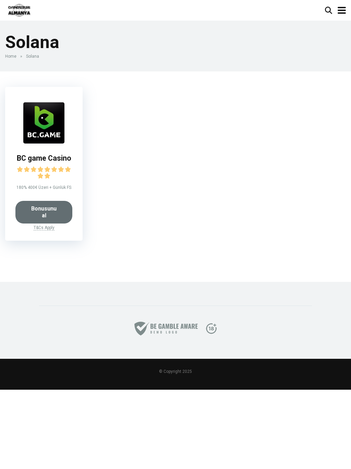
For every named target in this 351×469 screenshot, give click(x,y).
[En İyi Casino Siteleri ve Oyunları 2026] (19, 9)
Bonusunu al (44, 212)
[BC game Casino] (43, 141)
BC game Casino (44, 158)
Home (10, 56)
